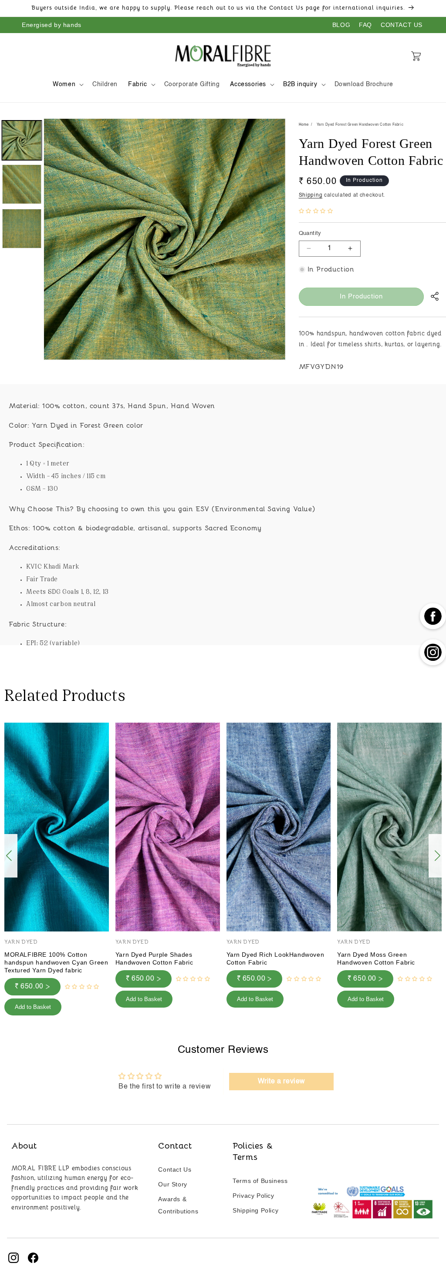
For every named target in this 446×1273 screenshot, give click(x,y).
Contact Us (174, 1169)
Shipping (311, 195)
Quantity (310, 233)
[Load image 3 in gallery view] (21, 228)
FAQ (365, 24)
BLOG (341, 24)
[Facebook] (33, 1257)
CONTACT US (401, 24)
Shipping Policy (255, 1210)
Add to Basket (33, 1007)
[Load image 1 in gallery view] (21, 140)
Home (304, 125)
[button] (67, 84)
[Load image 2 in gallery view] (21, 184)
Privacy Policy (253, 1195)
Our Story (172, 1184)
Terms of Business (260, 1180)
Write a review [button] (281, 1081)
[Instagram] (13, 1257)
